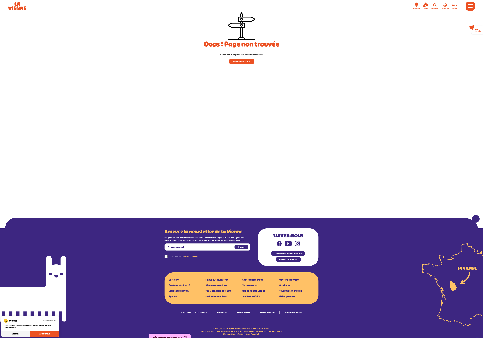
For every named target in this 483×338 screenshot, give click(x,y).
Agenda (173, 296)
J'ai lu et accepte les (184, 256)
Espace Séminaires (293, 312)
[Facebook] (279, 244)
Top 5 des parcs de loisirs (218, 290)
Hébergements (287, 296)
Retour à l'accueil (241, 61)
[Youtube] (288, 244)
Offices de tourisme (289, 279)
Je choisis (15, 334)
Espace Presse (243, 312)
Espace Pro (222, 312)
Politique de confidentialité (249, 334)
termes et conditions (191, 256)
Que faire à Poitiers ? (179, 285)
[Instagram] (297, 244)
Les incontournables (216, 296)
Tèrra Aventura (250, 285)
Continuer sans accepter (49, 320)
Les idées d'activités (179, 290)
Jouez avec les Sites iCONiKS (194, 312)
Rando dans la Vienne (253, 290)
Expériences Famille (252, 279)
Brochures (284, 285)
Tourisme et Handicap (290, 290)
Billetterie (174, 279)
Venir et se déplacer (288, 259)
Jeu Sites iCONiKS (251, 296)
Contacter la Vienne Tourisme (288, 253)
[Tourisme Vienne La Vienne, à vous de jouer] (20, 6)
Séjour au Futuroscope (217, 279)
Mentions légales (230, 334)
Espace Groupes (267, 312)
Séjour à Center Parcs (216, 285)
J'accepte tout (44, 334)
